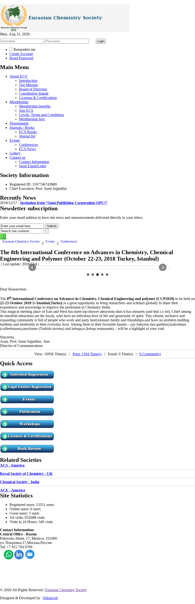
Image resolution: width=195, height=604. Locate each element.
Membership (19, 102)
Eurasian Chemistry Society (66, 590)
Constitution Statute (34, 93)
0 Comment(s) (150, 354)
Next (162, 267)
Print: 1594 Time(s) (87, 354)
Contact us (17, 157)
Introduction (28, 81)
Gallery (15, 153)
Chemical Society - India (19, 482)
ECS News (27, 149)
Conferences (28, 145)
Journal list (27, 136)
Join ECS (26, 110)
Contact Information (34, 162)
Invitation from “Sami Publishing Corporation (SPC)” (63, 201)
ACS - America (12, 465)
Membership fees (32, 119)
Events (15, 140)
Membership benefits (34, 106)
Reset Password (21, 58)
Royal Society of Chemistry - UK (26, 474)
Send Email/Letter (32, 166)
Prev (32, 267)
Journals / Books (22, 128)
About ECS (18, 76)
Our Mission (28, 85)
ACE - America (12, 490)
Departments (19, 123)
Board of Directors (33, 89)
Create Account (21, 54)
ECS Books (28, 132)
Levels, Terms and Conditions (41, 115)
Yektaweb (50, 598)
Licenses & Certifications (38, 98)
